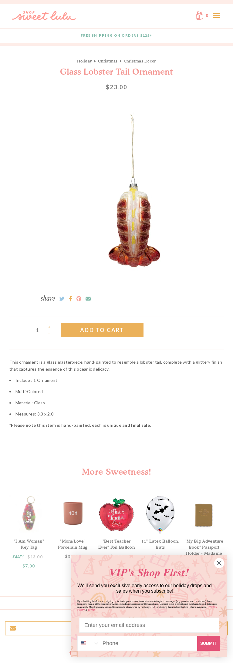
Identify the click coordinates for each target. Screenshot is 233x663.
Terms (92, 609)
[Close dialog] (219, 563)
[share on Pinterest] (78, 298)
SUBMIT (208, 643)
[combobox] (89, 643)
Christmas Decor (140, 61)
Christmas (107, 61)
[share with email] (88, 298)
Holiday (84, 61)
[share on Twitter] (62, 298)
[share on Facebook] (70, 298)
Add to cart (102, 330)
